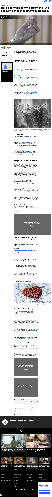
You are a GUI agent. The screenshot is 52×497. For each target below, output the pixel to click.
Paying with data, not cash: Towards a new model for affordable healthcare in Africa (19, 465)
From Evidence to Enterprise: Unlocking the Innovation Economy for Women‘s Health (32, 465)
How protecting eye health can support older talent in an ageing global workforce (6, 465)
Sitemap (26, 493)
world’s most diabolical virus (28, 315)
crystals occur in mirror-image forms (31, 147)
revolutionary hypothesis (29, 152)
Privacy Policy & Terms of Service (26, 491)
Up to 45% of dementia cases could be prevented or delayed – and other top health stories (45, 465)
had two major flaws (25, 183)
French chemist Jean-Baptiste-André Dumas (30, 141)
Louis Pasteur (16, 69)
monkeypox (32, 85)
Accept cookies (32, 225)
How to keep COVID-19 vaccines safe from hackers (23, 252)
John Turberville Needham (30, 173)
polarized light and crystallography (27, 143)
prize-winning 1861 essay (27, 191)
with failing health (19, 259)
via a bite (22, 316)
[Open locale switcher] (1, 495)
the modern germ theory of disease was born (25, 211)
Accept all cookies (44, 492)
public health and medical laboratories (25, 91)
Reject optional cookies (45, 490)
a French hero (20, 245)
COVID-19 (24, 85)
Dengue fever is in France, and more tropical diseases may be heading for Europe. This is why (25, 254)
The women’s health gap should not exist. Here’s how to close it (12, 450)
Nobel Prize (34, 77)
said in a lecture (24, 345)
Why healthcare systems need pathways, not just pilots (35, 450)
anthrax (18, 74)
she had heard (33, 330)
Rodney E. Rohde (3, 46)
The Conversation (5, 17)
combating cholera (17, 75)
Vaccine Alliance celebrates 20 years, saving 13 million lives (24, 250)
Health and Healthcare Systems (7, 5)
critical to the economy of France (26, 164)
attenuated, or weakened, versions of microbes (22, 276)
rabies (36, 85)
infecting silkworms (23, 240)
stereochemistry (29, 150)
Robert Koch (19, 275)
